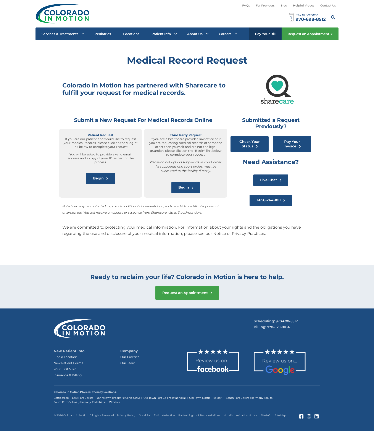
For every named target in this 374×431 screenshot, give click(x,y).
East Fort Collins (82, 397)
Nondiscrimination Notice (240, 415)
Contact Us (328, 5)
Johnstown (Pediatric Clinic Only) (118, 397)
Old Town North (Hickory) (205, 397)
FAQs (246, 5)
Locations (131, 34)
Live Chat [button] (269, 180)
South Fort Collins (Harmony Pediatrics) (80, 402)
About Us (195, 34)
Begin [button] (99, 178)
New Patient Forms (68, 363)
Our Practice (129, 357)
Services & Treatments (60, 34)
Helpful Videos (303, 5)
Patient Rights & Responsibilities (199, 415)
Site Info (266, 415)
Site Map (280, 415)
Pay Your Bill (265, 34)
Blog (283, 5)
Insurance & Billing (68, 375)
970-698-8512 (287, 321)
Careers (225, 34)
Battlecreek (61, 397)
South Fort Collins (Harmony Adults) (249, 397)
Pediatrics (103, 34)
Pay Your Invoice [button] (292, 144)
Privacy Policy (126, 415)
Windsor (114, 402)
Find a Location (65, 357)
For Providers (265, 5)
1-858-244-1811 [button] (269, 200)
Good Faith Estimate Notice (157, 415)
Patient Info (161, 34)
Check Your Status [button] (249, 144)
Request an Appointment (308, 34)
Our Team (127, 363)
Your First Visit (65, 369)
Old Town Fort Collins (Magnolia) (164, 397)
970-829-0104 (278, 327)
